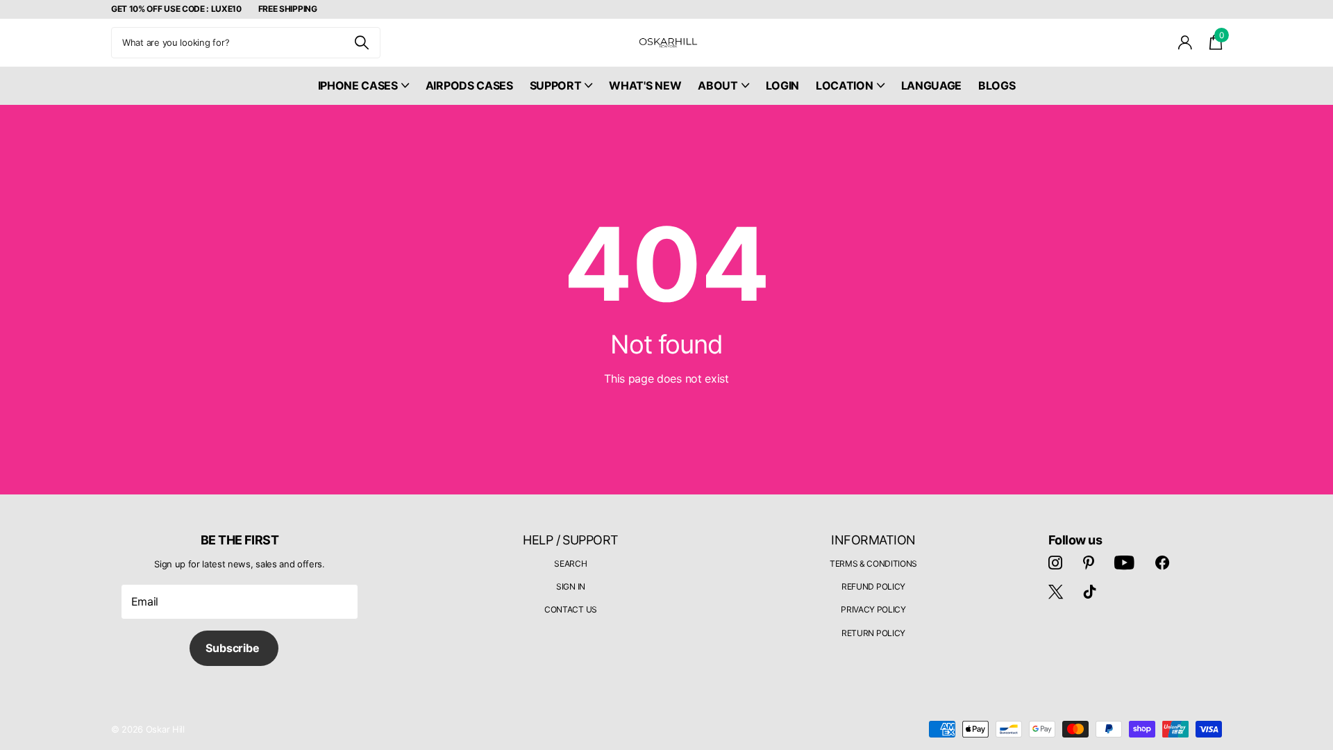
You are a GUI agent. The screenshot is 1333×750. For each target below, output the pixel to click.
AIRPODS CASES (469, 85)
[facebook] (1162, 562)
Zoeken (361, 42)
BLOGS (996, 85)
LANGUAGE (931, 85)
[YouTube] (1124, 562)
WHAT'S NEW (645, 85)
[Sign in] (1185, 42)
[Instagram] (1055, 562)
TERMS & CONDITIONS (873, 563)
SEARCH (570, 563)
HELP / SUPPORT (570, 540)
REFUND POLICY (873, 586)
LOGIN (782, 85)
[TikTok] (1090, 592)
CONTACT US (570, 609)
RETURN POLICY (873, 633)
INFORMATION (873, 540)
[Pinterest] (1088, 562)
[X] (1055, 592)
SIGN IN (570, 586)
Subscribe (234, 648)
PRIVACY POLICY (873, 609)
